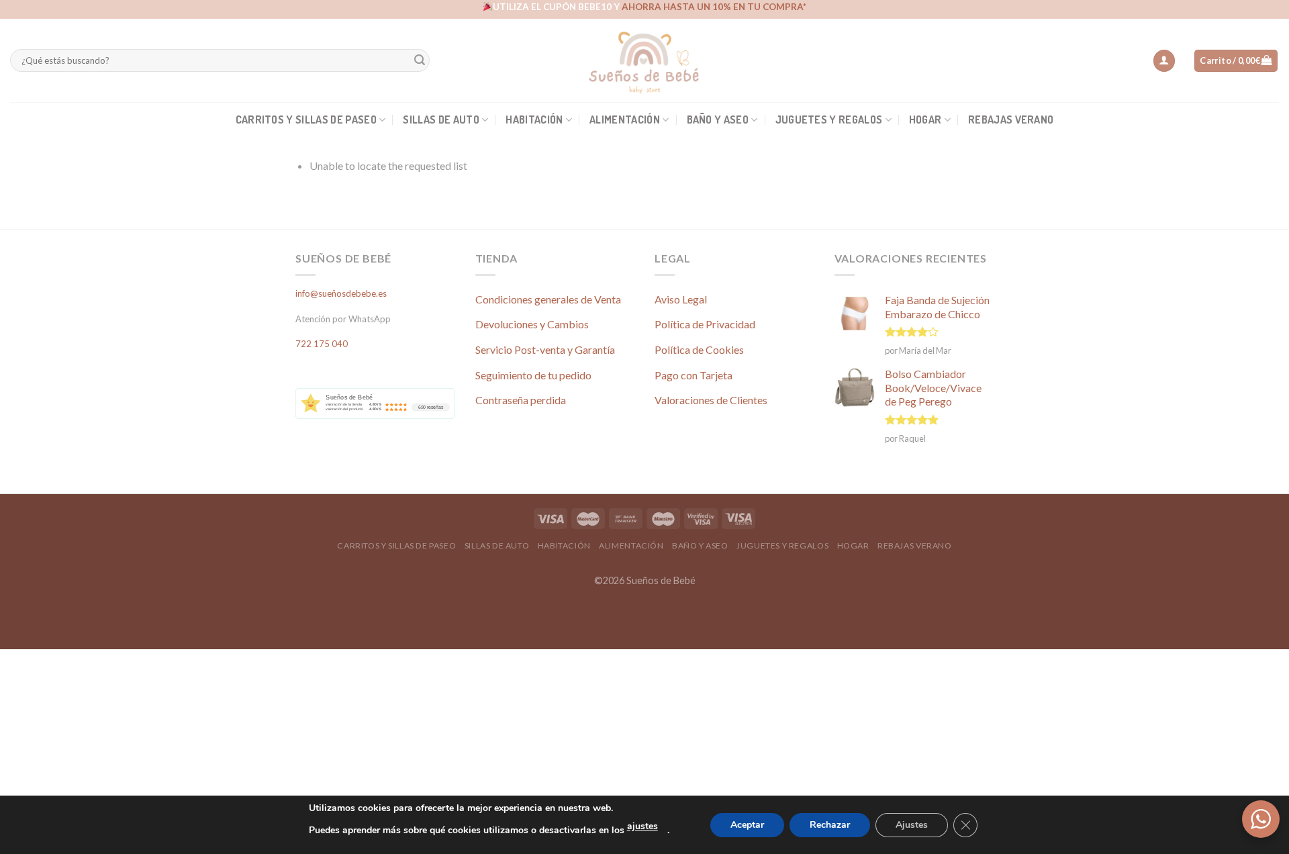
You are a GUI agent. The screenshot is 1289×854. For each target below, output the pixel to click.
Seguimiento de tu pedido (533, 375)
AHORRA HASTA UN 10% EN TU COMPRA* (714, 6)
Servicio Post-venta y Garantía (545, 349)
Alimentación (624, 119)
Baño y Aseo (718, 119)
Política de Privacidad (705, 324)
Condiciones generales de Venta (548, 299)
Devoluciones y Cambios (532, 324)
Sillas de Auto (441, 119)
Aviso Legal (681, 299)
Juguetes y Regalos (829, 119)
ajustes (642, 826)
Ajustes (912, 824)
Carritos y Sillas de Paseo (306, 119)
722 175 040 (321, 343)
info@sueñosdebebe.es (341, 293)
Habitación (534, 119)
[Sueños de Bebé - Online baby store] (644, 60)
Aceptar (747, 824)
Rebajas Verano (1010, 119)
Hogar (925, 119)
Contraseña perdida (520, 399)
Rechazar (830, 824)
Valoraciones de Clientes (711, 399)
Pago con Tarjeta (693, 375)
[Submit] (419, 61)
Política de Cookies (699, 349)
